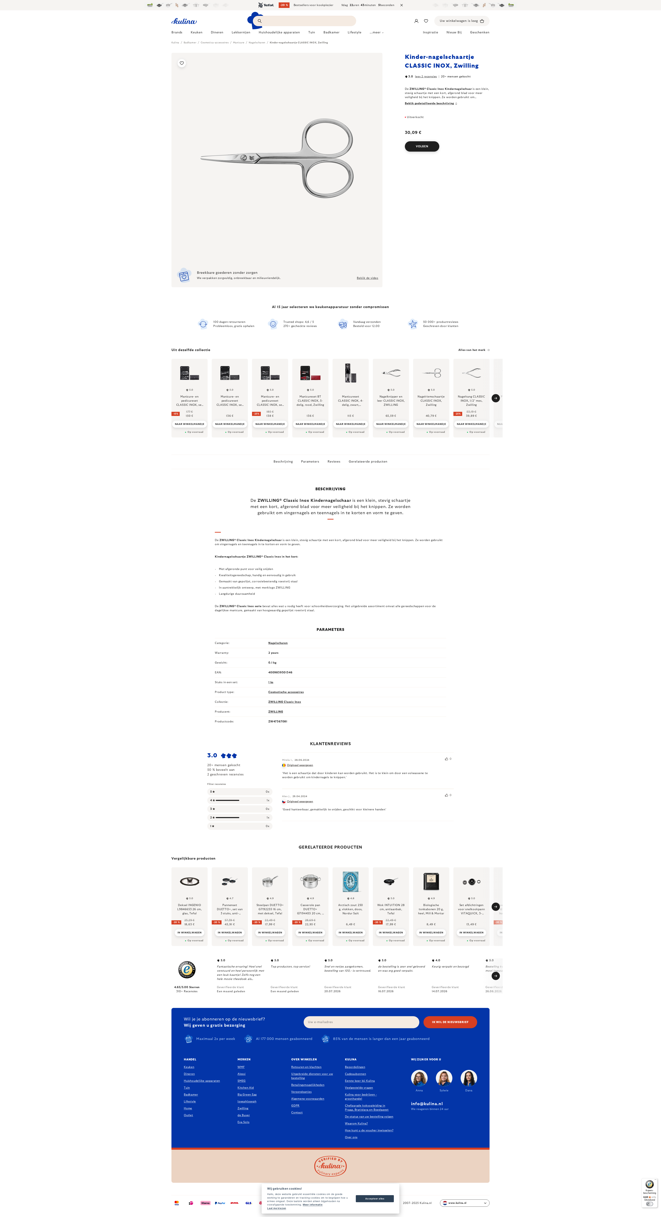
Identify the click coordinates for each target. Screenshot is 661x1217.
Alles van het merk (471, 350)
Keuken (189, 1067)
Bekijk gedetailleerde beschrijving (429, 103)
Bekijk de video (367, 278)
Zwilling (243, 1108)
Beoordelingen (355, 1067)
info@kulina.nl (427, 1104)
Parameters (310, 461)
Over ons (351, 1137)
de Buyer (244, 1115)
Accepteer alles (374, 1198)
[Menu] (655, 1180)
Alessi (242, 1074)
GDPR (295, 1105)
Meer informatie (313, 1204)
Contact (297, 1112)
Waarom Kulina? (356, 1123)
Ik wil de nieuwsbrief (450, 1022)
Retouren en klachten (306, 1067)
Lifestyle (190, 1101)
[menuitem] (176, 33)
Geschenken (480, 32)
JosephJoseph (247, 1101)
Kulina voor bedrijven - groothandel (361, 1096)
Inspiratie (430, 32)
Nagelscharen (278, 643)
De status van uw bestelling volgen (369, 1116)
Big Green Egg (247, 1094)
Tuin (187, 1087)
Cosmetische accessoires (286, 692)
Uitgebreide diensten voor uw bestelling (312, 1076)
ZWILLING (275, 711)
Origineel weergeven (300, 765)
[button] (189, 930)
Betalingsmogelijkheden (307, 1085)
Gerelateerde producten (368, 461)
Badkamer (191, 1094)
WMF (241, 1067)
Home (188, 1108)
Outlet (188, 1115)
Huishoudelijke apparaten (202, 1081)
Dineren (189, 1074)
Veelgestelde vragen (359, 1087)
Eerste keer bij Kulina (360, 1081)
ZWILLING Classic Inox (284, 702)
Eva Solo (243, 1122)
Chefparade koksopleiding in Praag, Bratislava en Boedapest (367, 1107)
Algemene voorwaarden (307, 1098)
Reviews (334, 461)
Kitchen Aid (246, 1087)
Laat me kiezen (276, 1208)
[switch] (649, 1204)
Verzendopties (301, 1092)
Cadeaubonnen (355, 1074)
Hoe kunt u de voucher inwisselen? (369, 1130)
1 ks (270, 682)
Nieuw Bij (454, 32)
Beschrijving (283, 461)
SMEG (242, 1081)
